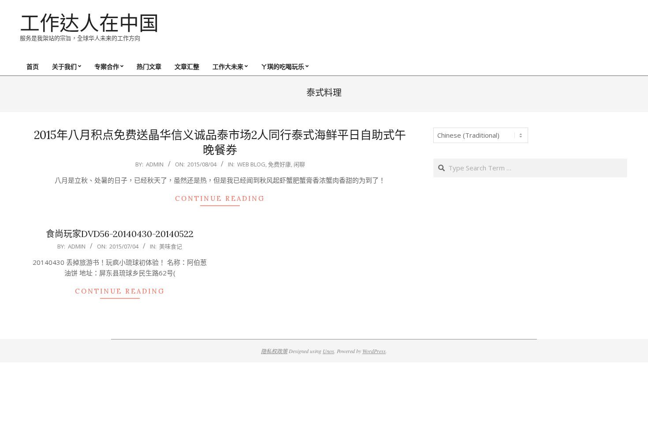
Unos (328, 350)
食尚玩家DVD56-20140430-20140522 (120, 233)
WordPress (374, 350)
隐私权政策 (274, 350)
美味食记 (170, 246)
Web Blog (251, 164)
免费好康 (279, 164)
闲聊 (299, 164)
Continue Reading (220, 198)
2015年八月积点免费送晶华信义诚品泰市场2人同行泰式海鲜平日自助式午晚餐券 (220, 143)
